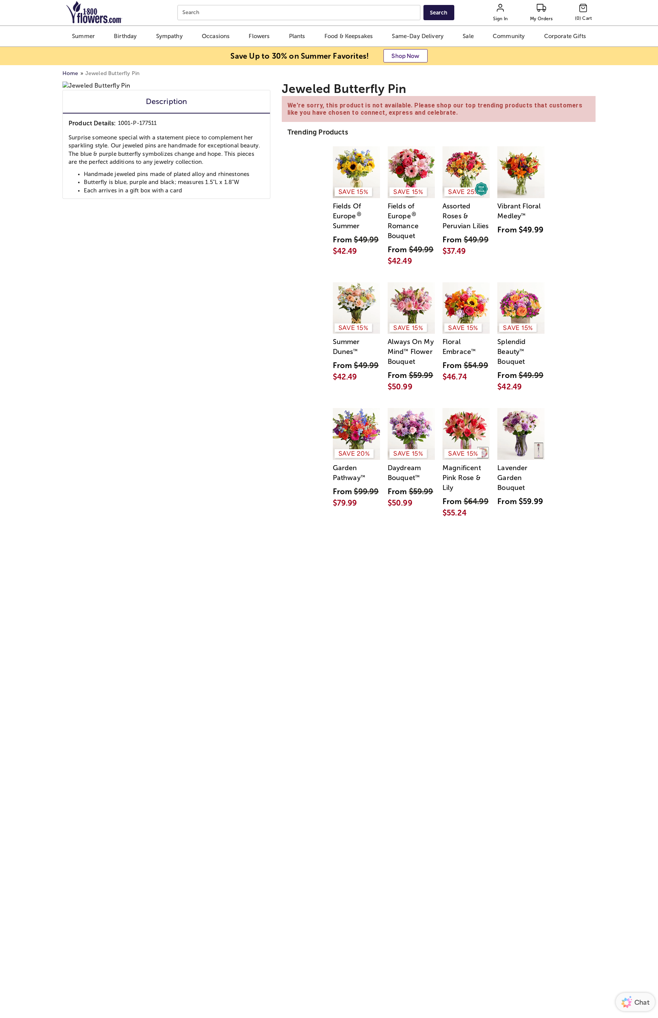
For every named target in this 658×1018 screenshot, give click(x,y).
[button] (83, 36)
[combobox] (299, 13)
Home (70, 73)
